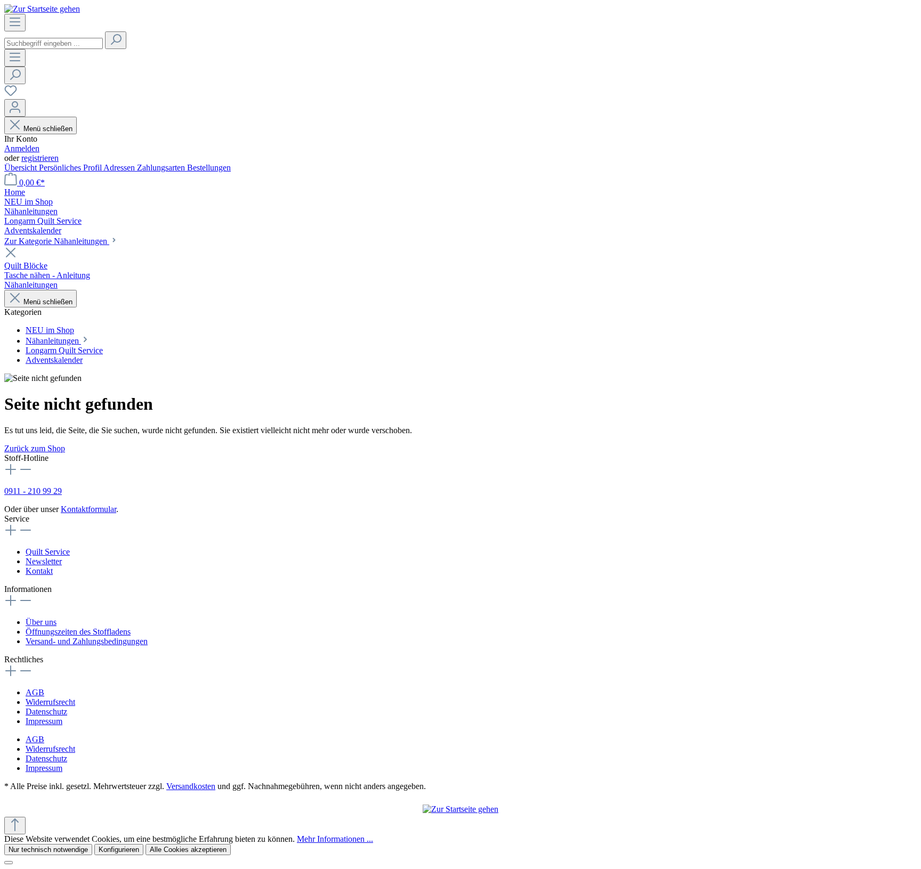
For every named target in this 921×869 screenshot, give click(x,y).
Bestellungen (209, 167)
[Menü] (15, 22)
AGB (35, 692)
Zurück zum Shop (34, 448)
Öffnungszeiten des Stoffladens (78, 631)
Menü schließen (47, 129)
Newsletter (44, 561)
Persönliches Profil (71, 167)
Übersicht (21, 167)
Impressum (44, 721)
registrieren (40, 158)
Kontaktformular (88, 509)
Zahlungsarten (162, 167)
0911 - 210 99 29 (33, 491)
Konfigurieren (119, 850)
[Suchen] (115, 40)
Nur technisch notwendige (48, 850)
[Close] (8, 862)
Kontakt (39, 570)
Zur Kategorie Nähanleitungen (56, 241)
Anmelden (21, 148)
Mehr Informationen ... (335, 838)
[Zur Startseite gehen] (42, 8)
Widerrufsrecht (50, 701)
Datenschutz (46, 711)
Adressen (120, 167)
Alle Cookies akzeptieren (188, 850)
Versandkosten (190, 786)
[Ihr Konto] (15, 108)
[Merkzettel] (10, 94)
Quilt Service (48, 551)
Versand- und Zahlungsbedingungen (87, 641)
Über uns (41, 622)
